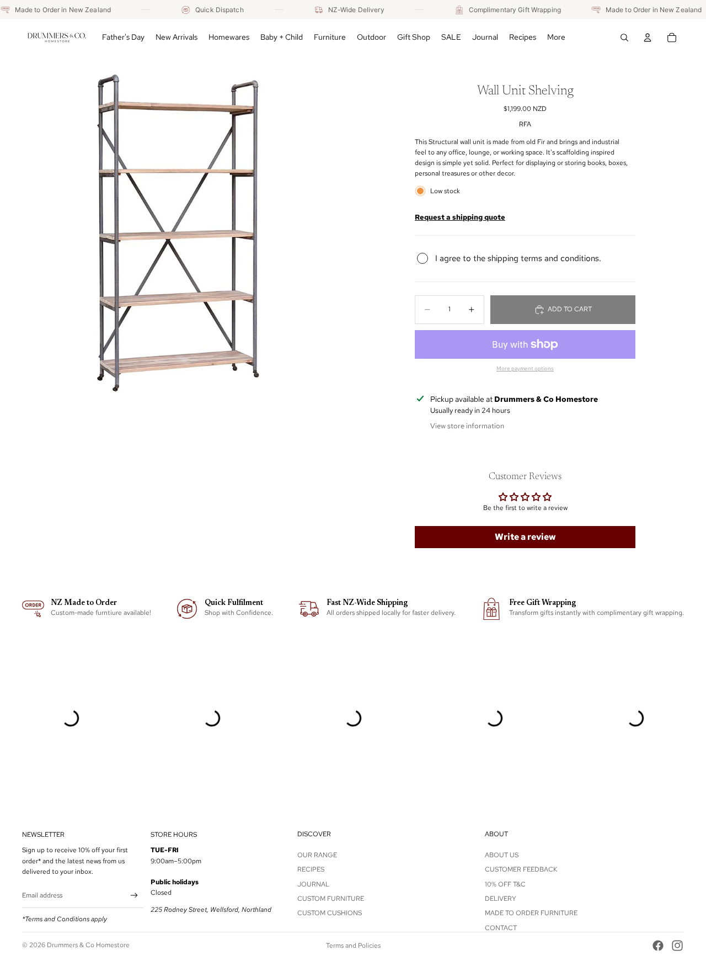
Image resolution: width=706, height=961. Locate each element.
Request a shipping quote (460, 217)
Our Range (317, 855)
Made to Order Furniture (531, 913)
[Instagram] (677, 945)
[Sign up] (134, 895)
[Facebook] (658, 945)
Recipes (310, 869)
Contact (501, 927)
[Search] (624, 37)
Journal (313, 883)
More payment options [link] (525, 368)
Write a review (525, 537)
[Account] (647, 37)
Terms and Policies (353, 945)
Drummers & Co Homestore (88, 945)
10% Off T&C (505, 883)
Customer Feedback (521, 869)
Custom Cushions (329, 913)
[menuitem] (556, 37)
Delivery (500, 898)
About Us (501, 855)
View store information (467, 426)
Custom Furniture (330, 898)
